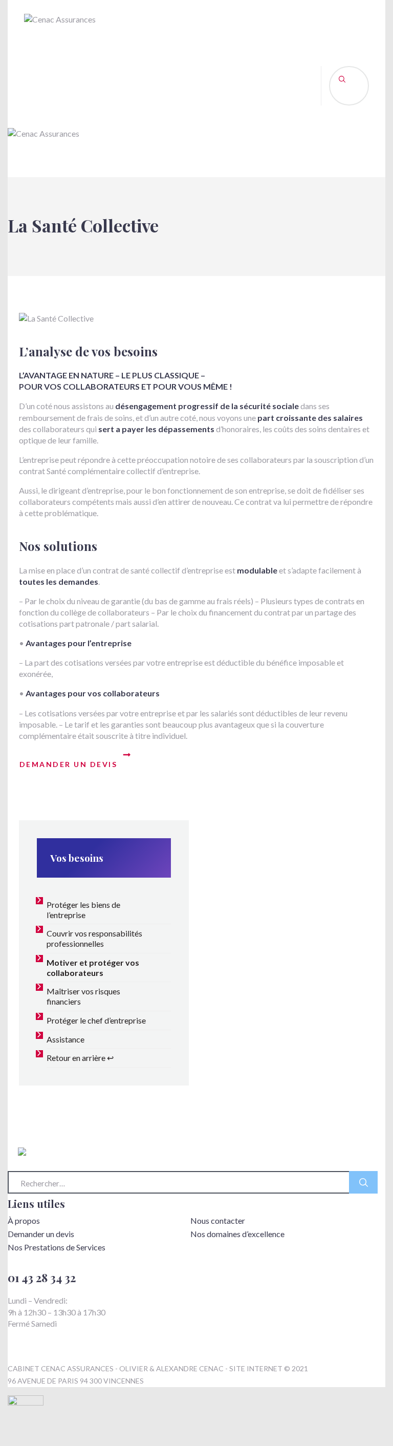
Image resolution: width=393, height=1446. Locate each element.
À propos (24, 1220)
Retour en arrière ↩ (80, 1057)
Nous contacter (217, 1220)
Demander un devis (41, 1234)
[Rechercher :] (193, 1188)
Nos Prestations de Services (56, 1247)
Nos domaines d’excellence (237, 1234)
